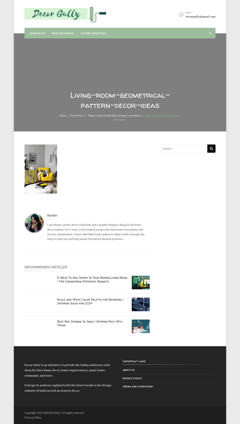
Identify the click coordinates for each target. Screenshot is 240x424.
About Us (129, 370)
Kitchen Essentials (93, 33)
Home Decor (37, 33)
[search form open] (210, 33)
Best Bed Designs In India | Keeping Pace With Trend (89, 323)
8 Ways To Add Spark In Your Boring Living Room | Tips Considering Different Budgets (92, 279)
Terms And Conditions (138, 386)
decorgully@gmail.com (201, 16)
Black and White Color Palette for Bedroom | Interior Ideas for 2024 (90, 301)
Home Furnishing (63, 33)
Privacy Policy (132, 378)
